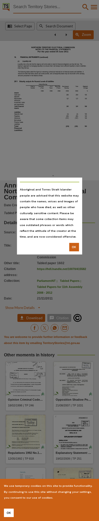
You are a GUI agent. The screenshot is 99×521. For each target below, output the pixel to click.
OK (74, 247)
